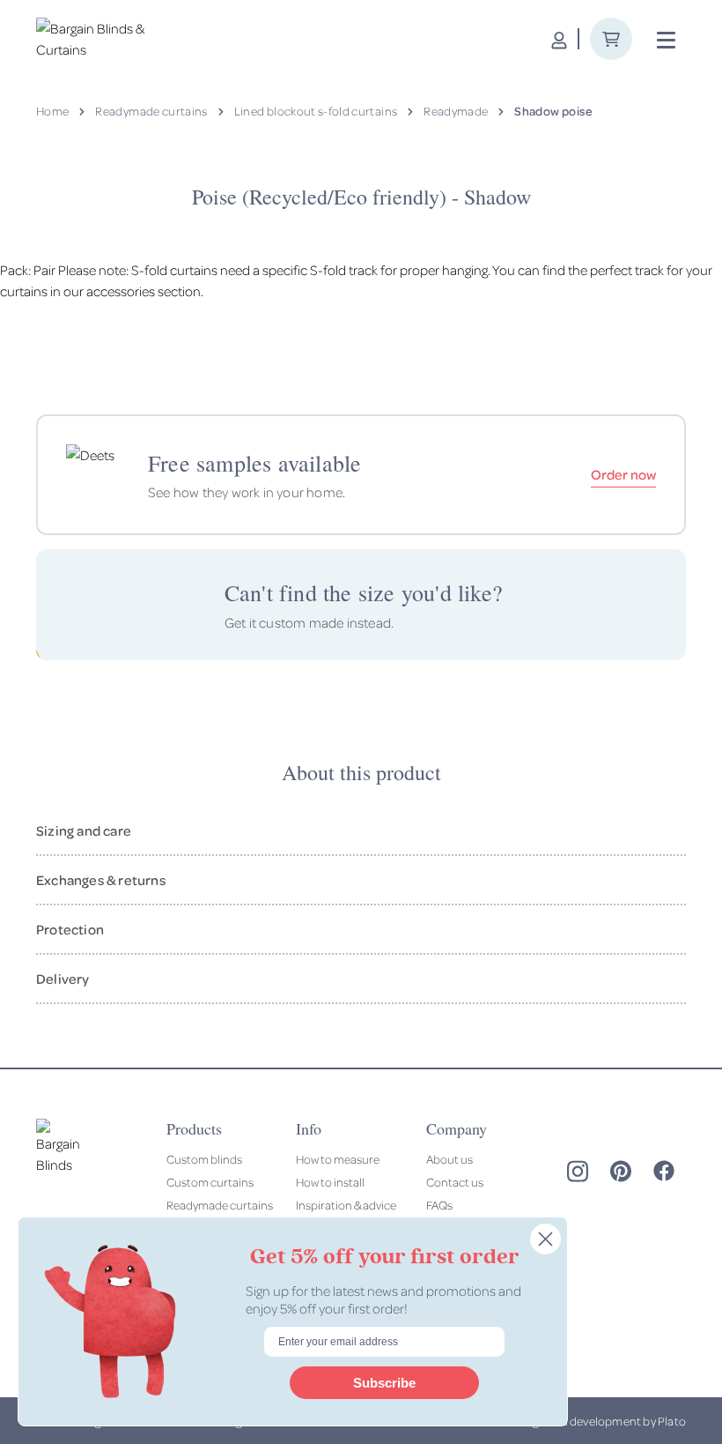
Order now (623, 474)
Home (52, 110)
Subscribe (384, 1382)
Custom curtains (210, 1181)
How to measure (337, 1158)
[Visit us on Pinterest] (620, 1171)
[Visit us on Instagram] (577, 1171)
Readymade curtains (151, 110)
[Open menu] (666, 40)
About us (449, 1158)
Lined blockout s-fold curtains (316, 110)
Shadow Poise (553, 110)
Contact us (454, 1181)
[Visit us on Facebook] (663, 1170)
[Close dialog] (545, 1239)
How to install (330, 1181)
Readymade (456, 110)
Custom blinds (204, 1158)
